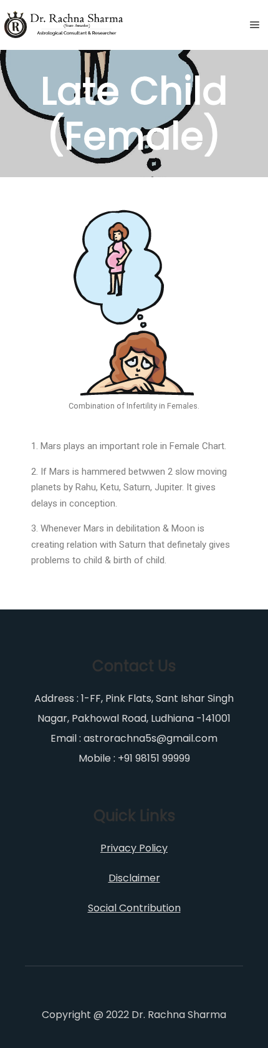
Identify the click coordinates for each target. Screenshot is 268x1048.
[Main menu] (255, 25)
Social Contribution (134, 908)
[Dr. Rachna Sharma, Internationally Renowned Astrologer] (64, 25)
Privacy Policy (134, 848)
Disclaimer (134, 878)
